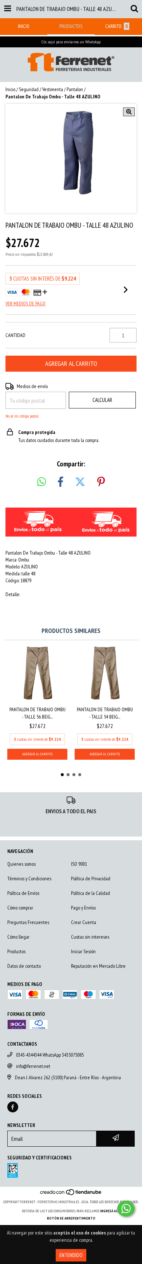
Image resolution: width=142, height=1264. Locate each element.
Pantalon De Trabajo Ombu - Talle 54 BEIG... (105, 713)
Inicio (10, 89)
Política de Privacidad (90, 878)
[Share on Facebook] (60, 482)
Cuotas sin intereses (90, 937)
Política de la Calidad (90, 893)
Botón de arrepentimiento (71, 1218)
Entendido (71, 1255)
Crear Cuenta (83, 922)
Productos (16, 951)
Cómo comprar (20, 907)
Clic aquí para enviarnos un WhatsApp (71, 41)
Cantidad (15, 335)
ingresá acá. (110, 1211)
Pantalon (75, 89)
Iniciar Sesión (83, 951)
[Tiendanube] (71, 1194)
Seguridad (29, 89)
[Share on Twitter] (80, 482)
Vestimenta (52, 89)
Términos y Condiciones (29, 878)
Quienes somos (21, 864)
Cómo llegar (18, 937)
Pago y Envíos (83, 907)
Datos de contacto (24, 966)
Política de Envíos (23, 893)
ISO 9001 (79, 864)
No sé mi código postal (22, 416)
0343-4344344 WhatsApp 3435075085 (50, 1055)
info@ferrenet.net (33, 1066)
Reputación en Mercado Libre (98, 966)
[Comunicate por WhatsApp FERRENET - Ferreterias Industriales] (126, 1209)
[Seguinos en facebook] (12, 1106)
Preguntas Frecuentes (28, 922)
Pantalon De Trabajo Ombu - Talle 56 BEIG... (37, 713)
